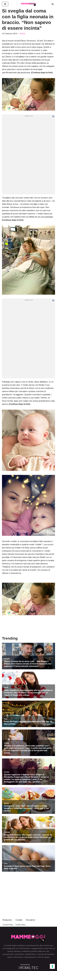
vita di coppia (43, 957)
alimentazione (30, 957)
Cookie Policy (20, 925)
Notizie (22, 34)
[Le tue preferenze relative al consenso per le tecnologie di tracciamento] (52, 966)
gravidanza (19, 954)
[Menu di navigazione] (5, 4)
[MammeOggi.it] (28, 4)
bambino (50, 954)
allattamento (30, 954)
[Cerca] (53, 4)
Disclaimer (30, 920)
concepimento (8, 954)
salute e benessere (15, 957)
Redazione (7, 920)
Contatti (19, 920)
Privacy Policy (8, 925)
